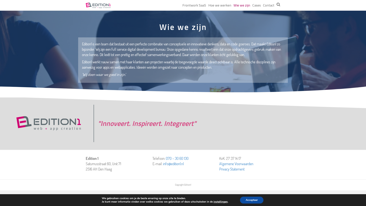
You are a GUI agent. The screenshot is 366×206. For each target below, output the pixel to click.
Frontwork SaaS (194, 5)
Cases (256, 5)
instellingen (221, 202)
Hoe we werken (219, 5)
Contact (268, 5)
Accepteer (252, 200)
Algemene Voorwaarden (236, 163)
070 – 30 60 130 (177, 158)
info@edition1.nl (173, 163)
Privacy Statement (232, 169)
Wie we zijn (242, 5)
